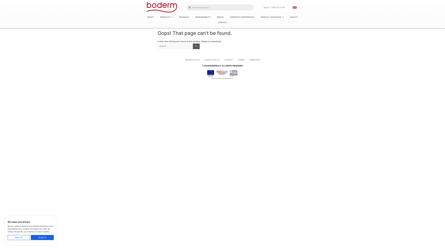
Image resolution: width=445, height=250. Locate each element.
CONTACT (222, 22)
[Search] (196, 46)
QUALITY (294, 17)
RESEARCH (184, 17)
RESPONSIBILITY (203, 17)
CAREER (241, 60)
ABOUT (150, 17)
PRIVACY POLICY (192, 60)
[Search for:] (175, 46)
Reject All (18, 237)
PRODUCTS (165, 17)
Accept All (42, 237)
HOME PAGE (254, 60)
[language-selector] (294, 7)
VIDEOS (220, 17)
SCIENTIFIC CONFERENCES (242, 17)
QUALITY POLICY (212, 60)
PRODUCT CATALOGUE (271, 17)
